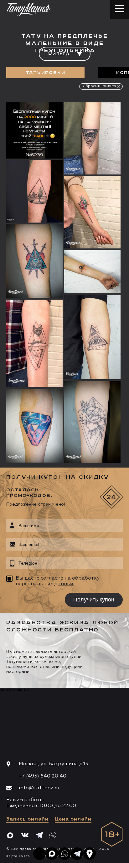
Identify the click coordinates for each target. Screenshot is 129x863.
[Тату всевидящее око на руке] (92, 337)
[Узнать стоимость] (45, 116)
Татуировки (45, 72)
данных (64, 583)
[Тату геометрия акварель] (92, 212)
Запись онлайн (27, 819)
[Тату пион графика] (92, 422)
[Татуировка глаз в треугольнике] (92, 138)
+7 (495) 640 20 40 (42, 776)
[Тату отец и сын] (34, 191)
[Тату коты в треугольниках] (34, 343)
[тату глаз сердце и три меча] (34, 261)
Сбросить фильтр (99, 86)
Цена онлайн (73, 819)
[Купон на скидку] (34, 130)
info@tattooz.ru (39, 788)
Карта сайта (18, 856)
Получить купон (93, 599)
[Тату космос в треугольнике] (34, 426)
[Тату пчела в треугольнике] (92, 271)
